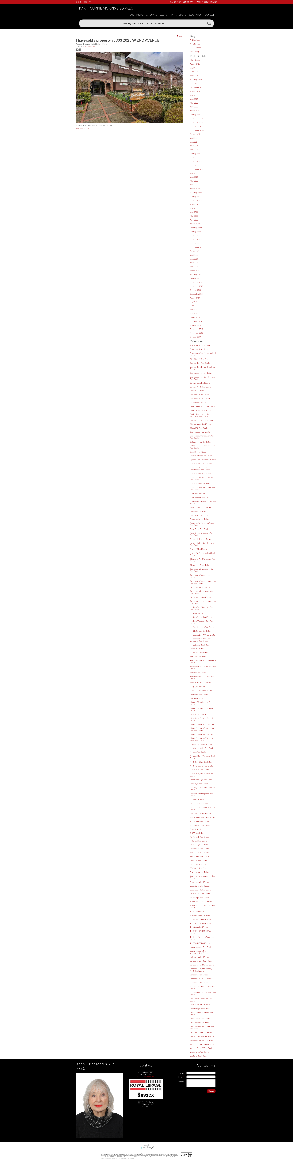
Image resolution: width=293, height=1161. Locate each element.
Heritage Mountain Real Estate (202, 627)
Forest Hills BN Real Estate (200, 539)
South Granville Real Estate (200, 890)
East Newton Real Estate (200, 515)
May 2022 (194, 216)
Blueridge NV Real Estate (200, 359)
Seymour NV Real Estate (199, 872)
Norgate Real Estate (198, 752)
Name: (181, 1073)
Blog (191, 15)
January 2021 (195, 278)
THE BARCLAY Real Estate (200, 923)
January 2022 (195, 231)
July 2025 (194, 95)
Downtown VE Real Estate (200, 473)
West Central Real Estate (200, 1018)
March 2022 (195, 224)
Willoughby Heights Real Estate (202, 1044)
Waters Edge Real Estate (200, 1008)
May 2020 (194, 309)
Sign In (79, 2)
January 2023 (195, 196)
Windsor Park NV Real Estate (201, 1048)
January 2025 (195, 114)
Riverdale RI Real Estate (199, 848)
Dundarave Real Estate (199, 497)
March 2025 (195, 111)
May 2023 (194, 181)
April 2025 (194, 107)
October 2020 (195, 290)
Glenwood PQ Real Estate (200, 565)
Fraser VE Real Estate (198, 549)
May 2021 (194, 263)
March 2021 (195, 270)
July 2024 (194, 138)
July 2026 (194, 68)
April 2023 (194, 185)
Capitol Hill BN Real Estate (200, 398)
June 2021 (194, 259)
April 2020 (194, 313)
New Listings (195, 44)
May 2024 (194, 146)
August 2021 (195, 251)
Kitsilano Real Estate (89, 46)
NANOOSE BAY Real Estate (201, 744)
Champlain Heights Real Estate (202, 420)
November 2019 (196, 333)
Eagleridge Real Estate (199, 511)
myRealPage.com (146, 1147)
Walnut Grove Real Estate (200, 1005)
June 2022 (194, 212)
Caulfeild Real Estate (198, 402)
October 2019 (195, 337)
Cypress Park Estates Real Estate (203, 459)
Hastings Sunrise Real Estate (201, 617)
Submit (211, 1091)
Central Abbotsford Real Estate (202, 406)
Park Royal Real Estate (199, 783)
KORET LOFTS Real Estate (200, 682)
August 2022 (195, 204)
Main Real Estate (196, 698)
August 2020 (195, 298)
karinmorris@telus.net (145, 1076)
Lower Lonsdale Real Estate (201, 690)
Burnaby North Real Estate (200, 387)
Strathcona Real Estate (199, 911)
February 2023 (196, 192)
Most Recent (195, 60)
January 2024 (195, 153)
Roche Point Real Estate (199, 852)
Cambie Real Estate (197, 391)
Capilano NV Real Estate (199, 394)
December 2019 (196, 329)
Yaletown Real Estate (198, 1056)
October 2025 (195, 83)
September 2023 (196, 169)
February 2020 (196, 321)
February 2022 (196, 227)
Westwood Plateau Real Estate (202, 1040)
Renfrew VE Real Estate (199, 837)
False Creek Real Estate (199, 529)
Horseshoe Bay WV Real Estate (202, 635)
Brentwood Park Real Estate (201, 373)
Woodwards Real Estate (199, 1052)
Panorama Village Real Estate (201, 780)
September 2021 (196, 247)
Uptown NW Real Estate (199, 957)
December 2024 (196, 118)
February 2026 (196, 79)
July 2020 (194, 302)
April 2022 (194, 220)
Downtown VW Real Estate (201, 483)
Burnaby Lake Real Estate (200, 383)
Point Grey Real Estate (199, 803)
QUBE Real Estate (197, 833)
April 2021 (194, 266)
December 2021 (196, 235)
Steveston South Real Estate (201, 901)
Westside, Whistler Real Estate (202, 1036)
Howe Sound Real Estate (200, 645)
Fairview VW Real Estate (199, 519)
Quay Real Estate (197, 829)
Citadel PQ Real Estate (199, 428)
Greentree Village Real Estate (201, 587)
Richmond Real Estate (198, 841)
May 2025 (194, 103)
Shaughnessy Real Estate (199, 882)
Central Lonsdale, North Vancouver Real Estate (199, 415)
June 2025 (194, 99)
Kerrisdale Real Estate (199, 656)
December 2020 (196, 282)
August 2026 (195, 64)
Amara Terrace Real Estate (200, 345)
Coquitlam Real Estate (198, 452)
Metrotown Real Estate (199, 714)
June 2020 (194, 305)
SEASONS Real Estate (199, 868)
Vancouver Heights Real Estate (202, 965)
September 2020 (196, 294)
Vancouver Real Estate (199, 975)
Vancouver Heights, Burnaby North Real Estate (201, 970)
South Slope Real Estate (199, 897)
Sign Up (87, 2)
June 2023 (194, 177)
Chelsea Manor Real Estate (200, 424)
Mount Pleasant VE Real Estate (202, 724)
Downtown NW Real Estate (201, 463)
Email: (180, 1077)
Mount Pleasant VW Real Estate (202, 734)
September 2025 (196, 87)
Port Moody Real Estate (199, 821)
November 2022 (196, 200)
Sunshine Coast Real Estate (200, 919)
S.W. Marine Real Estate (199, 856)
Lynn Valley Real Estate (199, 694)
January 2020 (195, 325)
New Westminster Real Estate (202, 748)
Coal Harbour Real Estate (200, 432)
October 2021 (195, 243)
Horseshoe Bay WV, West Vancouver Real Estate (200, 640)
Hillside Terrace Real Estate (201, 631)
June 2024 (194, 142)
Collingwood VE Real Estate (201, 442)
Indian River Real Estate (199, 652)
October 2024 (195, 126)
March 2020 (195, 317)
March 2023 (195, 188)
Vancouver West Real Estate (201, 979)
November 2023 (196, 161)
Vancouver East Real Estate (201, 961)
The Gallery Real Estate (199, 927)
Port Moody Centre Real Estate (202, 817)
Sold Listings (194, 51)
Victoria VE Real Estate (199, 982)
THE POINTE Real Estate (200, 943)
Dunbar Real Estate (197, 493)
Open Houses (195, 48)
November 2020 (196, 286)
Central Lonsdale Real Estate (201, 410)
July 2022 (194, 208)
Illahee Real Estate (197, 649)
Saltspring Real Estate (198, 860)
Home (131, 15)
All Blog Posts (195, 40)
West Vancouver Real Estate (201, 1032)
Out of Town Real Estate (199, 770)
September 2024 (196, 130)
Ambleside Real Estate (199, 349)
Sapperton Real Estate (199, 864)
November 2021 (196, 239)
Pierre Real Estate (197, 800)
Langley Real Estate (197, 686)
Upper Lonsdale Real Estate (201, 947)
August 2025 (195, 91)
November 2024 (196, 122)
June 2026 (194, 72)
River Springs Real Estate (199, 845)
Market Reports (178, 15)
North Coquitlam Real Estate (201, 762)
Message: (180, 1081)
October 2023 (195, 165)
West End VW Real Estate (200, 1022)
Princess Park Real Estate (200, 825)
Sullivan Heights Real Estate (201, 915)
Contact (209, 15)
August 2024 (195, 134)
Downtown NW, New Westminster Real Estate (200, 468)
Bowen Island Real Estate (200, 363)
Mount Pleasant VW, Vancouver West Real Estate (202, 739)
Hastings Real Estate (198, 613)
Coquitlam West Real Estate (201, 456)
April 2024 (194, 150)
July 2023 (194, 173)
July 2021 (194, 255)
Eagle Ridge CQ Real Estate (200, 507)
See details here (82, 128)
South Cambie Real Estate (200, 886)
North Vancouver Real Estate (201, 766)
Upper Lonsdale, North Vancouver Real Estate (199, 952)
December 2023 (196, 157)
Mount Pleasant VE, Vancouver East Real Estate (202, 729)
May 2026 (194, 75)
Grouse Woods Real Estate (200, 597)
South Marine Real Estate (200, 894)
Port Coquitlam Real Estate (200, 813)
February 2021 (196, 274)
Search (209, 23)
